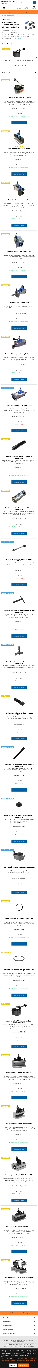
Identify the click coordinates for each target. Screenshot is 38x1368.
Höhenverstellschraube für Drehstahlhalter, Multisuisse (19, 765)
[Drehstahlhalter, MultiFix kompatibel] (19, 1061)
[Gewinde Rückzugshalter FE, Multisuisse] (19, 342)
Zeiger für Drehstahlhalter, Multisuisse (19, 918)
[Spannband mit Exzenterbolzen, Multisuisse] (19, 856)
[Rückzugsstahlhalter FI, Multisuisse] (19, 394)
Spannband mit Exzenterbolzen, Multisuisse (19, 867)
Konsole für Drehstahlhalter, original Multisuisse (19, 662)
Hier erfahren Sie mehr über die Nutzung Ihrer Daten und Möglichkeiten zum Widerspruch (19, 1359)
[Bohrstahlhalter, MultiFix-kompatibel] (19, 1112)
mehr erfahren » (16, 38)
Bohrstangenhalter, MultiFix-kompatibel (19, 1175)
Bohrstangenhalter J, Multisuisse (19, 251)
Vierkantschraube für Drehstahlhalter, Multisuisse (19, 714)
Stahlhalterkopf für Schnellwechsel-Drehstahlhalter (19, 60)
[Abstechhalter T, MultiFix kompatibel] (19, 1215)
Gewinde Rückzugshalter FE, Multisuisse (19, 354)
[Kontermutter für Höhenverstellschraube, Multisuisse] (19, 804)
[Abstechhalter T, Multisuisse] (19, 291)
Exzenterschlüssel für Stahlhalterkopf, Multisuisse (19, 560)
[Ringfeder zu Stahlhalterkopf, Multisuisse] (19, 958)
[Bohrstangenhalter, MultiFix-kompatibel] (19, 1163)
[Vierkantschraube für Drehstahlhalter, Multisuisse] (19, 702)
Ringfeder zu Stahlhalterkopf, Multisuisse (19, 970)
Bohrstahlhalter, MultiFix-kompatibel (19, 1124)
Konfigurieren (23, 1365)
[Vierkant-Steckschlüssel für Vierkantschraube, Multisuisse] (19, 599)
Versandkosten (29, 1340)
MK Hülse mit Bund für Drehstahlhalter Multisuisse (19, 508)
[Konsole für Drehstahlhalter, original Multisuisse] (19, 650)
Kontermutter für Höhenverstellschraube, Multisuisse (19, 816)
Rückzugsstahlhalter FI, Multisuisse (19, 405)
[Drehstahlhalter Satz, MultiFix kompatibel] (19, 1266)
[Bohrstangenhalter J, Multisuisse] (19, 240)
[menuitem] (34, 7)
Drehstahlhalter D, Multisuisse (19, 149)
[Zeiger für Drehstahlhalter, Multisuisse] (19, 907)
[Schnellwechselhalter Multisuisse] (19, 86)
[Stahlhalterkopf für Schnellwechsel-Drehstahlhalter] (19, 53)
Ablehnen (13, 1365)
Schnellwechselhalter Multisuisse (19, 97)
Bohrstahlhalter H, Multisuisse (19, 200)
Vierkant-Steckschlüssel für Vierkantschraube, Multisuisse (19, 611)
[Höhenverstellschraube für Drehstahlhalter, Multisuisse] (19, 753)
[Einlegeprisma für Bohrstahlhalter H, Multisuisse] (19, 445)
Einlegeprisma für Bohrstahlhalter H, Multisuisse (19, 457)
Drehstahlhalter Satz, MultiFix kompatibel (19, 1278)
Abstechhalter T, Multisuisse (19, 303)
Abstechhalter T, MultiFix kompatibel (19, 1226)
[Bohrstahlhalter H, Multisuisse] (19, 188)
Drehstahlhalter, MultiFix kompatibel (19, 1072)
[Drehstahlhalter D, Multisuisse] (19, 137)
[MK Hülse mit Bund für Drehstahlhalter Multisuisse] (19, 496)
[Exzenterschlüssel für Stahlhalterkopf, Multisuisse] (19, 548)
